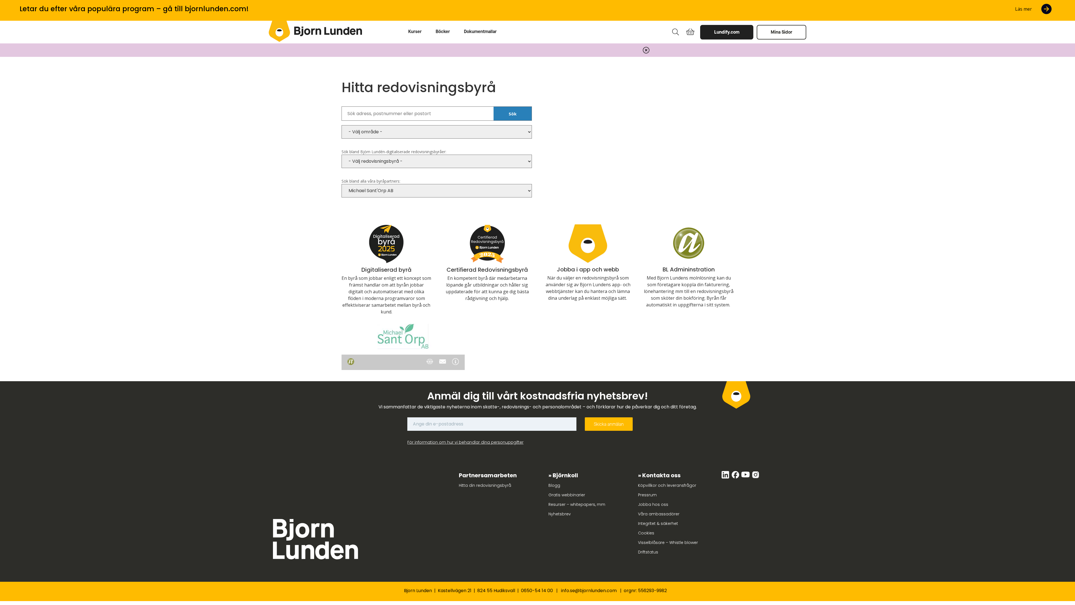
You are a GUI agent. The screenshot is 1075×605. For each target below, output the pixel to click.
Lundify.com (726, 32)
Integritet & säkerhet (658, 523)
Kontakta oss (661, 475)
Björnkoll (565, 475)
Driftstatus (648, 552)
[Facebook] (736, 477)
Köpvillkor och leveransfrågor (667, 485)
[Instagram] (755, 477)
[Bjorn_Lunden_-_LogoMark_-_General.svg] (279, 31)
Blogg (554, 485)
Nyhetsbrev (559, 514)
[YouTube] (746, 477)
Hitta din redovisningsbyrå (485, 485)
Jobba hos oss (653, 504)
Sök (513, 114)
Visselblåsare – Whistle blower (668, 542)
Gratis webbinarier (566, 495)
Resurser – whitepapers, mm (576, 504)
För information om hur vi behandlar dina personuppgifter (465, 442)
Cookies (646, 533)
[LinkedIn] (726, 477)
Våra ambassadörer (658, 514)
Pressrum (647, 495)
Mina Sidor (781, 32)
